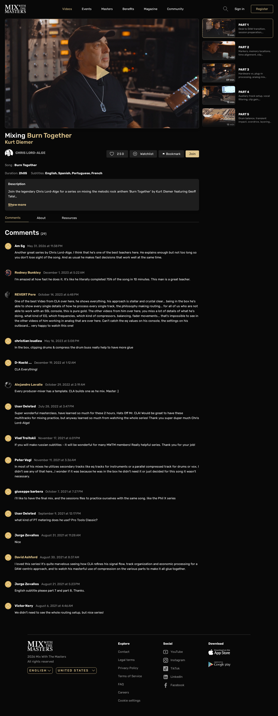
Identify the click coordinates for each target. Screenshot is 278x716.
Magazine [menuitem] (150, 9)
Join (192, 154)
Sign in (239, 9)
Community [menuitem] (175, 9)
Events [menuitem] (87, 9)
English (38, 670)
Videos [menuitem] (67, 9)
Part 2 (244, 47)
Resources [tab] (69, 218)
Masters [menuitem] (107, 9)
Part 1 (243, 25)
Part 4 (244, 92)
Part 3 (244, 69)
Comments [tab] (13, 218)
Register (262, 9)
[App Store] (229, 652)
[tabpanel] (102, 423)
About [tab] (41, 218)
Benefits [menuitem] (128, 9)
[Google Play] (229, 664)
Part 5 (244, 114)
